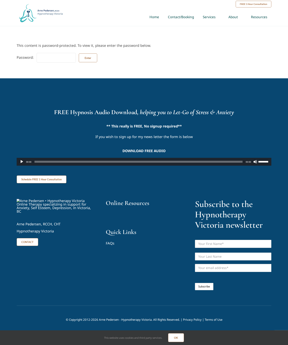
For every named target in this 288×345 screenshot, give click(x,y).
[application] (144, 162)
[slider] (263, 161)
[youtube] (107, 215)
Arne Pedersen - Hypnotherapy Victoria (125, 320)
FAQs (110, 243)
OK (176, 337)
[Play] (22, 162)
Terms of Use (213, 320)
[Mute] (255, 162)
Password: (26, 57)
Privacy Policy (192, 320)
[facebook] (114, 215)
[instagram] (122, 215)
